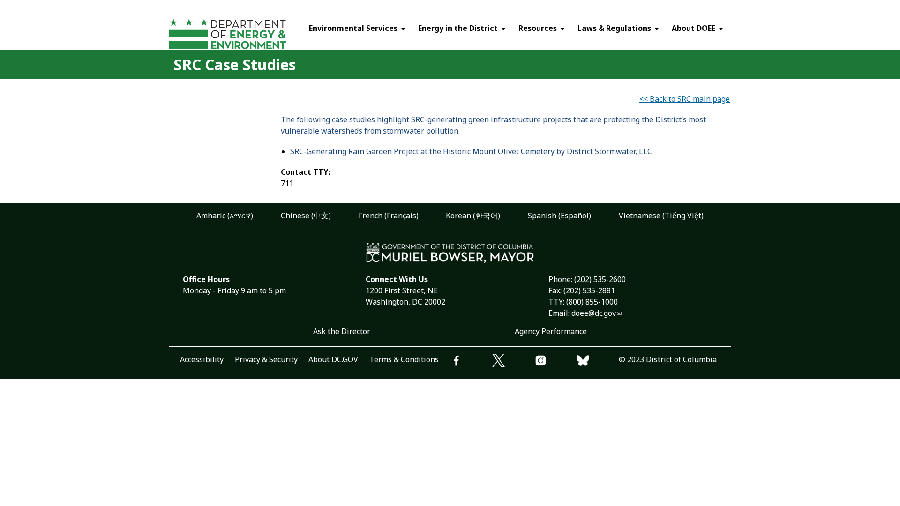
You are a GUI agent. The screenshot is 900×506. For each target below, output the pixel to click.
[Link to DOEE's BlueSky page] (598, 362)
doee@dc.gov (593, 313)
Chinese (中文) (306, 215)
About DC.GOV (333, 359)
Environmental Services (353, 28)
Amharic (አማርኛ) (224, 215)
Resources (537, 28)
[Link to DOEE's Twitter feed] (513, 362)
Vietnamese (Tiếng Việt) (661, 215)
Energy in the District (458, 28)
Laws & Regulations (614, 28)
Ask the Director (341, 331)
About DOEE (693, 28)
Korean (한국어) (473, 215)
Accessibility (202, 359)
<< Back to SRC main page (684, 99)
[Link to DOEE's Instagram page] (555, 362)
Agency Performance (551, 331)
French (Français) (389, 215)
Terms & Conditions (404, 359)
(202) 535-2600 (600, 279)
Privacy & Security (266, 359)
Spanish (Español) (559, 215)
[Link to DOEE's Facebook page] (471, 362)
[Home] (245, 35)
